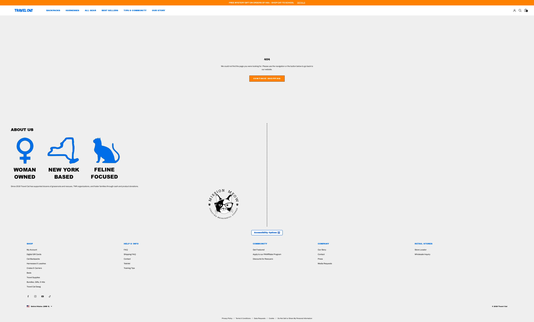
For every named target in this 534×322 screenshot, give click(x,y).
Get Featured (258, 250)
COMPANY (323, 244)
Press (320, 259)
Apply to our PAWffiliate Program (267, 254)
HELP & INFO (131, 244)
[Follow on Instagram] (35, 296)
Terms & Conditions (243, 318)
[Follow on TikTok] (49, 296)
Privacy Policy (227, 318)
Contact (127, 259)
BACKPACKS (53, 10)
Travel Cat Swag (34, 287)
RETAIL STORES (423, 244)
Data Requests (259, 318)
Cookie (271, 318)
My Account (32, 250)
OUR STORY (158, 10)
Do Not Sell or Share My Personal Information (295, 318)
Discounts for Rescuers (263, 259)
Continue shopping (267, 79)
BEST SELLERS (110, 10)
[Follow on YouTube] (42, 296)
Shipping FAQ (130, 254)
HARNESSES (72, 10)
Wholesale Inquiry (422, 254)
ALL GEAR (90, 10)
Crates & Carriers (34, 268)
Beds (29, 273)
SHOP (30, 244)
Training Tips (129, 268)
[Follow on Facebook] (28, 296)
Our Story (322, 250)
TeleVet (127, 264)
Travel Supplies (33, 277)
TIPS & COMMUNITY (135, 10)
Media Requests (325, 264)
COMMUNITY (260, 244)
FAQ (126, 250)
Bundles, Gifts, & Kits (36, 282)
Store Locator (421, 250)
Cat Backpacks (33, 259)
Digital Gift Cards (34, 254)
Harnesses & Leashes (36, 264)
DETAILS (301, 3)
